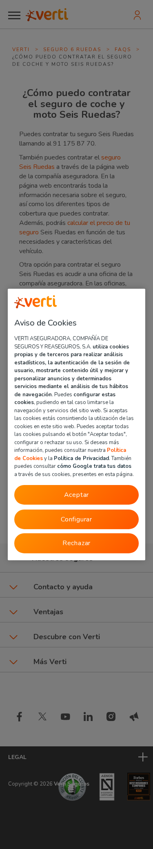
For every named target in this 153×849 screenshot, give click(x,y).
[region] (77, 424)
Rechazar (76, 543)
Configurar (76, 519)
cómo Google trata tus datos (94, 466)
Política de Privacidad (81, 458)
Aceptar (76, 494)
